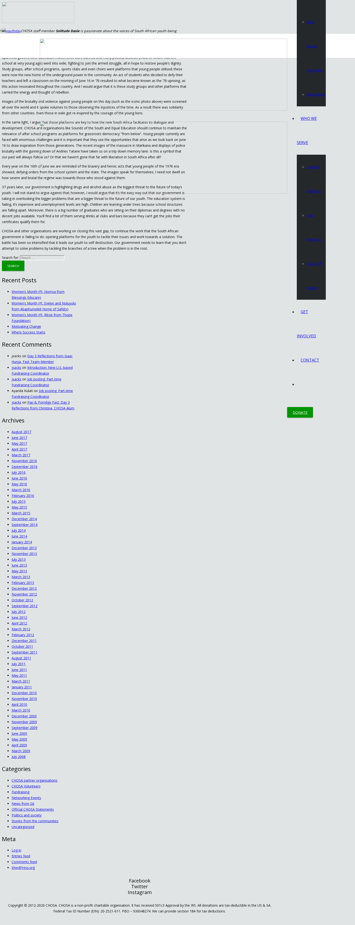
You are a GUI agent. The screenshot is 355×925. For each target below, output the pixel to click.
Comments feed (24, 861)
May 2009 (19, 739)
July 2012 (19, 611)
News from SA (23, 803)
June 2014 (19, 536)
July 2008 (19, 756)
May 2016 (19, 484)
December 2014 (24, 519)
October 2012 (22, 600)
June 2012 (19, 617)
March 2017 (21, 455)
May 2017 (19, 443)
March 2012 (21, 629)
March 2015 (21, 513)
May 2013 (19, 571)
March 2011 (21, 681)
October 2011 (22, 646)
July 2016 (19, 472)
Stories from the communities (35, 821)
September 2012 (24, 606)
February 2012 (23, 635)
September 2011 (24, 652)
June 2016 (19, 478)
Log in (16, 850)
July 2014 (19, 530)
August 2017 (21, 432)
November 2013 (24, 553)
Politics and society (27, 815)
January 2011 (22, 687)
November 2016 (24, 461)
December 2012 (24, 588)
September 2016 (24, 466)
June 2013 (19, 565)
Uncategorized (23, 826)
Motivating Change (26, 326)
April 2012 (19, 623)
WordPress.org (23, 867)
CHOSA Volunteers (26, 786)
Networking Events (26, 797)
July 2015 (19, 501)
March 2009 (21, 751)
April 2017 (19, 449)
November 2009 (24, 722)
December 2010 (24, 693)
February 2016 (23, 495)
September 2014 (24, 524)
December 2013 (24, 548)
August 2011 (21, 658)
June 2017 (19, 437)
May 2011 (19, 675)
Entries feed (21, 856)
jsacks (16, 367)
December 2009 (24, 716)
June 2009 (19, 733)
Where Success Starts (28, 332)
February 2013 (23, 582)
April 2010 (19, 704)
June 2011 (19, 669)
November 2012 (24, 594)
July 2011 (19, 664)
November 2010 (24, 698)
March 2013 (21, 577)
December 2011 (24, 640)
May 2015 (19, 507)
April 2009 (19, 745)
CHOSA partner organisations (34, 780)
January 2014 (22, 542)
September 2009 (24, 727)
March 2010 (21, 710)
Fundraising (20, 792)
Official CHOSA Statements (33, 809)
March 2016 (21, 490)
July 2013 (19, 559)
